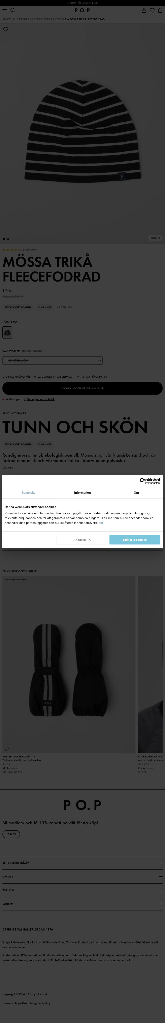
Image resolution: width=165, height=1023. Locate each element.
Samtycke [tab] (29, 492)
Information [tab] (82, 492)
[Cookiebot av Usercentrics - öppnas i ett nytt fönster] (142, 481)
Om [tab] (136, 492)
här (101, 522)
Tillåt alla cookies (135, 539)
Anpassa (79, 539)
